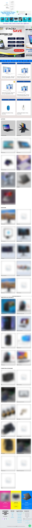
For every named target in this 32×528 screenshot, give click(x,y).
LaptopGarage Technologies (11, 526)
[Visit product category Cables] (8, 480)
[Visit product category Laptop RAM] (8, 411)
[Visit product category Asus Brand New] (23, 127)
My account (12, 2)
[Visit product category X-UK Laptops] (23, 162)
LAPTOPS (26, 502)
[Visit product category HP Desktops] (8, 340)
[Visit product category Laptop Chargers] (8, 428)
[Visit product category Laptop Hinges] (23, 411)
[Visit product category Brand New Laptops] (8, 127)
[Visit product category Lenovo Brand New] (8, 162)
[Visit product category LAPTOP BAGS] (8, 446)
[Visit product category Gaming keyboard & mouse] (23, 446)
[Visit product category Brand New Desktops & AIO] (24, 306)
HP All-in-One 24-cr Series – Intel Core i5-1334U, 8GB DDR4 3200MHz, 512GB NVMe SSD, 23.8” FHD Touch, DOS (23, 95)
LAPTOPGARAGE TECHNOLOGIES (5, 512)
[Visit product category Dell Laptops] (8, 179)
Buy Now (6, 506)
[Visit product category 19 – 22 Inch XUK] (8, 233)
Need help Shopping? (22, 11)
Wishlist (12, 9)
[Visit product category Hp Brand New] (23, 145)
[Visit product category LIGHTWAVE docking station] (23, 463)
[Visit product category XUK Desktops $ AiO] (8, 306)
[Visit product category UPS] (8, 377)
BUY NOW (27, 507)
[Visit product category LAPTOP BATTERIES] (23, 428)
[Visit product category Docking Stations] (8, 463)
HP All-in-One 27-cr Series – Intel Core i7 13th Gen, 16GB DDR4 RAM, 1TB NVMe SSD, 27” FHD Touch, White (8, 77)
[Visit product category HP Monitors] (23, 268)
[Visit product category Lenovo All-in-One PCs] (24, 323)
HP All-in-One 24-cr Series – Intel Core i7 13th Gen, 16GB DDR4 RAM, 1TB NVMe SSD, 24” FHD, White (23, 77)
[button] (30, 526)
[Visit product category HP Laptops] (23, 179)
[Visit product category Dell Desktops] (8, 357)
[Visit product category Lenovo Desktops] (8, 323)
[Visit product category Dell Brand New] (8, 145)
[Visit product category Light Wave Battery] (23, 377)
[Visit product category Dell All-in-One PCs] (24, 357)
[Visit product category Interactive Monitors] (8, 268)
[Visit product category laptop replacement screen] (23, 394)
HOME (7, 2)
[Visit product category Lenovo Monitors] (23, 250)
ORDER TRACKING (7, 7)
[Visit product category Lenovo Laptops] (8, 196)
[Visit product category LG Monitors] (8, 250)
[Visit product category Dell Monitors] (8, 285)
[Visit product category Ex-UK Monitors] (8, 216)
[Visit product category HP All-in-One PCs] (24, 340)
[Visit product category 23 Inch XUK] (23, 216)
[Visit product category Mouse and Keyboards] (8, 394)
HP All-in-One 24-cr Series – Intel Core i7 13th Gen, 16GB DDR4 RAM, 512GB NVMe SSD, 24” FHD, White (8, 93)
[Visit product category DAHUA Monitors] (23, 285)
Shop (7, 4)
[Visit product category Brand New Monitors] (23, 233)
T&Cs (7, 5)
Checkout (11, 6)
